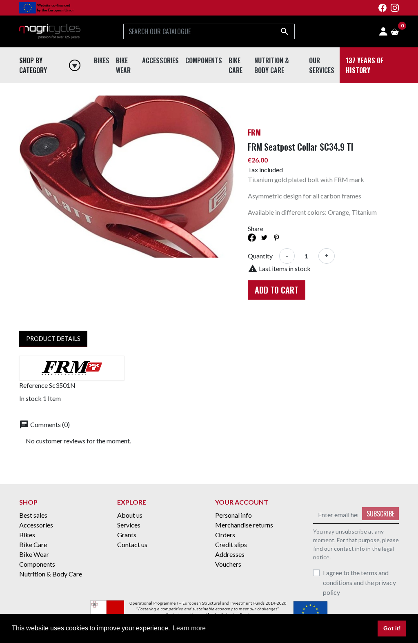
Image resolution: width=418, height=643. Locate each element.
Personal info (233, 515)
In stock (30, 398)
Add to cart (276, 290)
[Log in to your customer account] (383, 31)
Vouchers (228, 564)
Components (205, 87)
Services (128, 525)
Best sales (33, 515)
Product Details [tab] (53, 338)
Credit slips (231, 544)
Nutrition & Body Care (289, 87)
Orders (225, 534)
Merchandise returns (244, 525)
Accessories (162, 87)
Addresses (230, 554)
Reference (33, 385)
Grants (126, 534)
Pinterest (276, 238)
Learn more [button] (189, 628)
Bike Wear (132, 87)
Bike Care (243, 87)
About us (129, 515)
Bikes (103, 87)
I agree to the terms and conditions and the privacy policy (359, 582)
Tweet (264, 238)
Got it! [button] (392, 628)
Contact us (132, 544)
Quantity (260, 256)
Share (252, 238)
